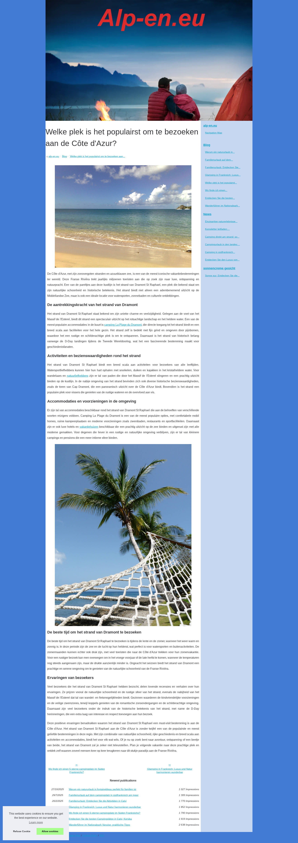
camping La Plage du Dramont (123, 324)
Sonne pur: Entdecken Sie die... (222, 275)
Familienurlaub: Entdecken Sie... (222, 167)
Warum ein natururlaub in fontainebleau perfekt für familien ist (102, 789)
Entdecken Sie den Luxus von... (222, 259)
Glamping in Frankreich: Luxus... (223, 175)
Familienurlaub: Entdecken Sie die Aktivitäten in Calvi (97, 801)
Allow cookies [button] (50, 831)
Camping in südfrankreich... (220, 252)
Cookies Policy (89, 835)
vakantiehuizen (89, 426)
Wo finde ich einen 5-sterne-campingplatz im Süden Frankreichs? (76, 771)
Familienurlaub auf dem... (219, 159)
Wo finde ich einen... (216, 190)
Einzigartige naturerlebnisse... (221, 221)
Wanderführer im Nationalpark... (222, 205)
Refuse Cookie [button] (21, 831)
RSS (102, 835)
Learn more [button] (36, 822)
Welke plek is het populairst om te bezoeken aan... (97, 156)
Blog (64, 156)
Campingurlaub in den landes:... (222, 244)
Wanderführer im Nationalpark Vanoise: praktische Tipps (99, 825)
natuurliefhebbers (77, 375)
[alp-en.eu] (149, 60)
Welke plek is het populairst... (221, 182)
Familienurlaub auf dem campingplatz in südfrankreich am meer (103, 795)
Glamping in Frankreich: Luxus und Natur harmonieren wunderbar (169, 771)
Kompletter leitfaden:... (217, 229)
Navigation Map (213, 132)
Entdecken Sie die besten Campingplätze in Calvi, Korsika (100, 819)
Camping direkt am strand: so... (222, 236)
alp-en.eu (54, 156)
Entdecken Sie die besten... (220, 198)
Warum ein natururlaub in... (220, 152)
